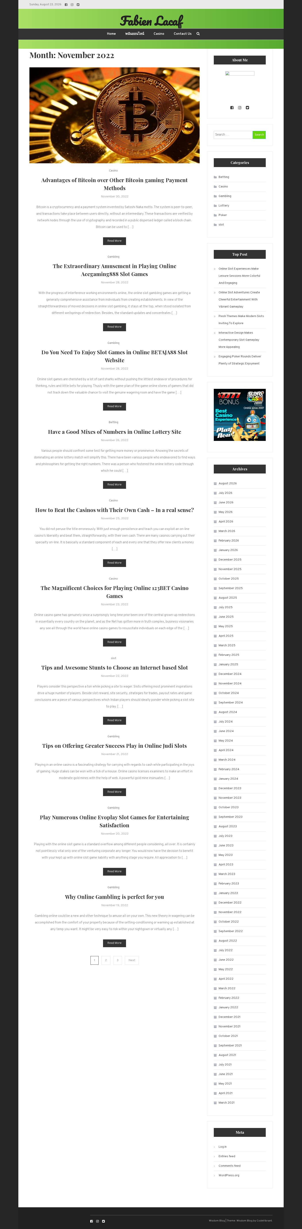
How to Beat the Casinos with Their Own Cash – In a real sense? (114, 509)
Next (131, 960)
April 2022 (226, 979)
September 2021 (230, 1046)
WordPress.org (229, 1175)
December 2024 (230, 674)
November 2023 (230, 798)
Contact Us (182, 34)
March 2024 (227, 760)
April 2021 (226, 1093)
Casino (159, 34)
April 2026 (226, 522)
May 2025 (226, 626)
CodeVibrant (264, 1221)
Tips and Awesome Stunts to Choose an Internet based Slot (114, 667)
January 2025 (228, 664)
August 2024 (228, 712)
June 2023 (226, 845)
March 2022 (227, 988)
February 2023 (229, 884)
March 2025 (227, 645)
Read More (114, 241)
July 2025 (226, 607)
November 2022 (230, 912)
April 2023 (226, 865)
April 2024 (226, 750)
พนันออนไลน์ (134, 34)
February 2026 (229, 541)
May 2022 (226, 969)
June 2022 (226, 960)
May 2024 (226, 741)
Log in (223, 1147)
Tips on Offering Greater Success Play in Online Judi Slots (114, 745)
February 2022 (229, 998)
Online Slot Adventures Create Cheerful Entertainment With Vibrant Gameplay (239, 300)
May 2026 (226, 512)
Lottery (224, 206)
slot (113, 658)
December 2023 (230, 788)
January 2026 (228, 550)
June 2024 (226, 731)
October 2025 (229, 579)
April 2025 (226, 636)
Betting (113, 422)
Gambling (113, 257)
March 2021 (227, 1103)
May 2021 (225, 1084)
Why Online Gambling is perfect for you (114, 896)
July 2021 (225, 1065)
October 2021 (228, 1036)
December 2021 (230, 1017)
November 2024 (230, 684)
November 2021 (230, 1026)
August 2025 (228, 598)
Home (111, 34)
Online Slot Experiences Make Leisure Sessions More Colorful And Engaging (239, 276)
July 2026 (225, 493)
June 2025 (226, 617)
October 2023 (229, 807)
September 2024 (231, 703)
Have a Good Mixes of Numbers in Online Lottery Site (114, 431)
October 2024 (229, 693)
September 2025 (231, 588)
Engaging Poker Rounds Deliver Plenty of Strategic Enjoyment (240, 360)
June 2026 (226, 502)
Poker (223, 215)
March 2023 (227, 874)
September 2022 (231, 931)
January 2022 (228, 1007)
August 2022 (228, 941)
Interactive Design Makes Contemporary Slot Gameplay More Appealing (239, 340)
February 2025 (229, 655)
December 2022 (230, 903)
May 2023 (226, 855)
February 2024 (229, 769)
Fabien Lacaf (151, 20)
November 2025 (230, 569)
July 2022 (226, 950)
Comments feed (230, 1166)
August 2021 (227, 1055)
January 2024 (228, 779)
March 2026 (227, 531)
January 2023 (228, 893)
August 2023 (228, 826)
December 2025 (230, 560)
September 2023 (231, 817)
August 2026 (228, 483)
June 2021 (226, 1074)
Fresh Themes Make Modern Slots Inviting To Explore (241, 319)
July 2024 (226, 722)
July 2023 (225, 836)
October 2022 (229, 922)
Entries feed (227, 1156)
